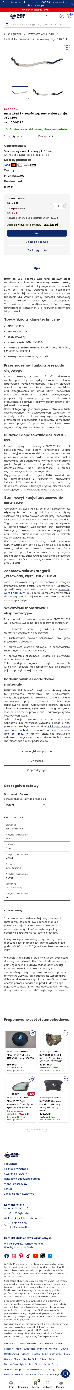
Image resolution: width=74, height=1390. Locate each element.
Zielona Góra (11, 1364)
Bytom (52, 1359)
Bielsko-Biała (30, 1359)
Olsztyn (17, 1359)
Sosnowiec (56, 1353)
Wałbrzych (55, 1374)
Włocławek (30, 1374)
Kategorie (23, 1387)
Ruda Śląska (35, 1364)
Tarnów (19, 1374)
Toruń (45, 1353)
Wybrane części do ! (35, 9)
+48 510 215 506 (17, 1223)
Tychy (55, 1364)
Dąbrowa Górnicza (37, 1369)
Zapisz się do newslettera (19, 1193)
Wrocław (31, 1343)
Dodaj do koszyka (37, 242)
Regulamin (10, 1164)
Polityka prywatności (16, 1168)
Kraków (21, 1343)
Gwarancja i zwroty (15, 1173)
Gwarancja (37, 760)
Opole (47, 1364)
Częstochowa (11, 1353)
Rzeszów (35, 1353)
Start (11, 1387)
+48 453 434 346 (18, 1227)
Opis (37, 268)
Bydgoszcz (29, 1348)
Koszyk (35, 1384)
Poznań (49, 1343)
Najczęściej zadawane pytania (22, 1178)
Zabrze (42, 1359)
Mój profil (61, 1387)
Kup (37, 233)
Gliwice (8, 1359)
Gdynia (64, 1348)
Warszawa (9, 1343)
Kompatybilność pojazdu (37, 751)
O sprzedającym (37, 770)
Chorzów (43, 1374)
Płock (60, 1369)
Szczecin (8, 1348)
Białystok (42, 1348)
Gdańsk (59, 1343)
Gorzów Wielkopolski (14, 1369)
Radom (25, 1353)
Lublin (18, 1348)
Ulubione (47, 1387)
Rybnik (23, 1364)
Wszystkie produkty (15, 1183)
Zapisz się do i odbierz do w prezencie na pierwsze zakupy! (35, 4)
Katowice (54, 1348)
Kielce (67, 1353)
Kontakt (8, 1188)
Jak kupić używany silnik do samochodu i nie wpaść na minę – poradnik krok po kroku (37, 730)
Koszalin (8, 1374)
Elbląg (52, 1369)
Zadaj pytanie (37, 250)
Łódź (41, 1343)
